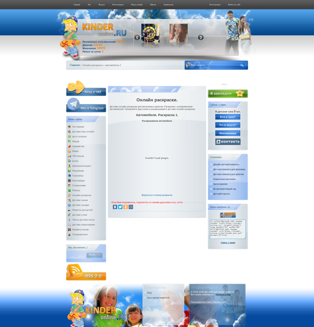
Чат (89, 4)
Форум (101, 4)
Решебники (78, 171)
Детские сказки (80, 200)
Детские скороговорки (83, 224)
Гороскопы (77, 175)
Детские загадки (80, 205)
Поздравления (80, 234)
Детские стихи (79, 215)
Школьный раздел (81, 166)
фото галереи (79, 136)
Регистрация (215, 4)
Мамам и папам (80, 229)
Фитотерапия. (220, 184)
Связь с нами (228, 242)
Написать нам (223, 294)
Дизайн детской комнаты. (226, 164)
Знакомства (168, 4)
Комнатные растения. (224, 179)
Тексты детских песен (83, 220)
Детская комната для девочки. (228, 174)
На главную (78, 127)
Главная (77, 4)
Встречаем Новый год (224, 189)
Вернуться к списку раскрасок (157, 195)
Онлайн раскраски (81, 195)
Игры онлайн (137, 4)
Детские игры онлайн (83, 131)
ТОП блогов (78, 156)
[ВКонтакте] (115, 207)
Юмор (75, 151)
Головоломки (79, 185)
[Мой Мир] (131, 207)
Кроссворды (78, 180)
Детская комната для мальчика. (229, 169)
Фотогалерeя (118, 4)
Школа (153, 4)
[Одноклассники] (125, 207)
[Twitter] (120, 207)
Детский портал (221, 194)
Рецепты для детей (82, 210)
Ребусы (76, 190)
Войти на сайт (234, 4)
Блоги (75, 161)
